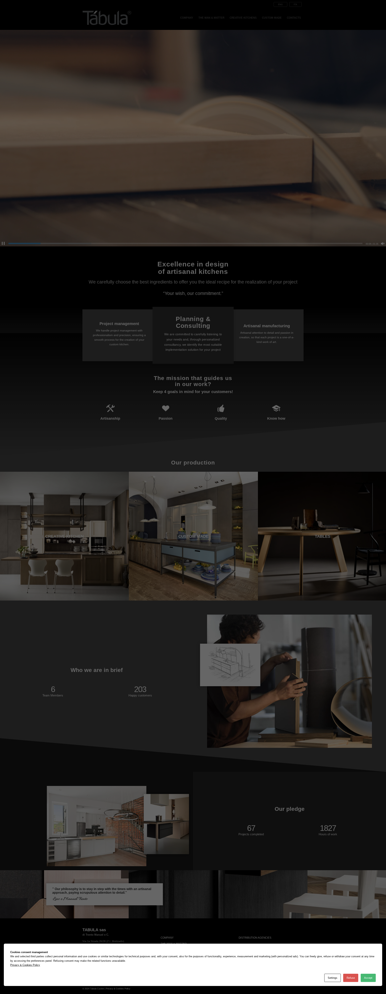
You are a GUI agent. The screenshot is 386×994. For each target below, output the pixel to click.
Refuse (351, 977)
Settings (332, 977)
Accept (368, 977)
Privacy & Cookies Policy (25, 965)
